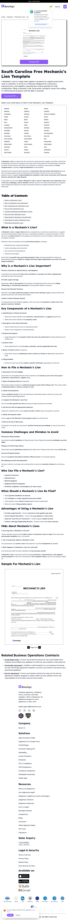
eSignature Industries (26, 803)
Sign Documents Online (26, 738)
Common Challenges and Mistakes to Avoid (18, 211)
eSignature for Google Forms (29, 741)
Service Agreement (12, 673)
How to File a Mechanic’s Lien (14, 209)
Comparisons (23, 814)
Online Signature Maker (26, 825)
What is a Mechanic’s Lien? (13, 200)
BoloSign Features (25, 811)
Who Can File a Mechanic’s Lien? (15, 214)
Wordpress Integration (26, 771)
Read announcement (40, 24)
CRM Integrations (24, 767)
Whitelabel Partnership (26, 774)
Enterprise (22, 760)
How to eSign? (23, 807)
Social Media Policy (12, 660)
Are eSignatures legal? (26, 792)
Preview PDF (34, 62)
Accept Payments (24, 756)
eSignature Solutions (26, 800)
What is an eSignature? (26, 789)
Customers (22, 822)
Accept (10, 915)
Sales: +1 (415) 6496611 (34, 1)
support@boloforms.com (32, 707)
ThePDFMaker (23, 745)
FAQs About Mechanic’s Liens (14, 223)
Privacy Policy (23, 858)
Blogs (20, 818)
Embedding (22, 752)
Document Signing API (26, 749)
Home (3, 17)
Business (10, 17)
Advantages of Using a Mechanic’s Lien (17, 220)
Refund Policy (23, 862)
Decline (18, 915)
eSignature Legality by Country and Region (34, 796)
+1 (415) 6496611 (23, 842)
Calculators (22, 833)
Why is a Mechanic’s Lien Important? (16, 203)
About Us (21, 728)
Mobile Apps (22, 778)
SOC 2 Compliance (25, 763)
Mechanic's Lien (20, 17)
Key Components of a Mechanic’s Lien (17, 206)
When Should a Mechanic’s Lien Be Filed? (18, 217)
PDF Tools (22, 829)
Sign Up (57, 6)
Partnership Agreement (13, 665)
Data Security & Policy (26, 866)
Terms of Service (24, 855)
